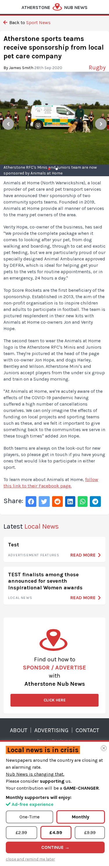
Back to (29, 22)
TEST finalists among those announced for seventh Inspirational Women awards (45, 581)
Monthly (80, 817)
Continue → (55, 847)
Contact (87, 730)
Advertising (51, 730)
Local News (20, 598)
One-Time (29, 817)
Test (13, 544)
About (18, 730)
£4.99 (55, 832)
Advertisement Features (33, 555)
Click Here (55, 700)
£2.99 (21, 832)
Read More (83, 555)
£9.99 (90, 832)
